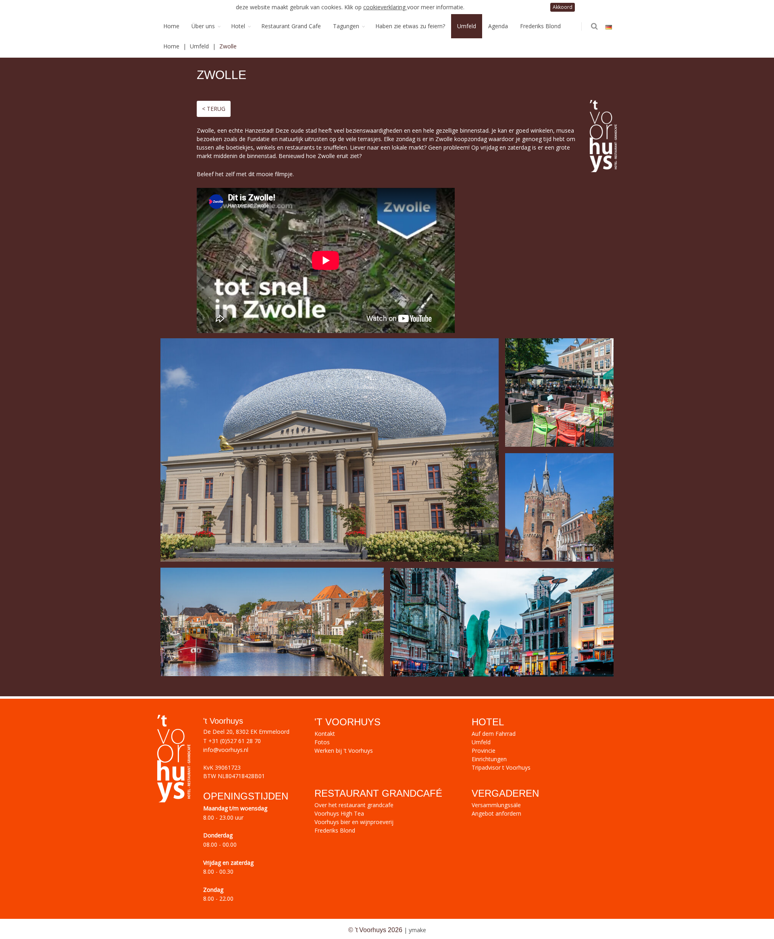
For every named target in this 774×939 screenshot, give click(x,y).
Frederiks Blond (540, 26)
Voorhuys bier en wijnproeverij (353, 822)
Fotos (322, 742)
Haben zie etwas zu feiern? (410, 26)
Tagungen (346, 26)
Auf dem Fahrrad (494, 733)
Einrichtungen (489, 759)
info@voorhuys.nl (225, 750)
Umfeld (466, 26)
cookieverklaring (385, 7)
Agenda (498, 26)
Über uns (203, 26)
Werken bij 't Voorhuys (343, 750)
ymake (417, 930)
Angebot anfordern (496, 813)
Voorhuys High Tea (339, 813)
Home (171, 26)
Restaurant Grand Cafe (291, 26)
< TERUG (213, 108)
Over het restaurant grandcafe (353, 805)
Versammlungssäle (496, 805)
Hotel (238, 26)
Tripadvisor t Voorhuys (501, 767)
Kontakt (324, 733)
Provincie (483, 750)
